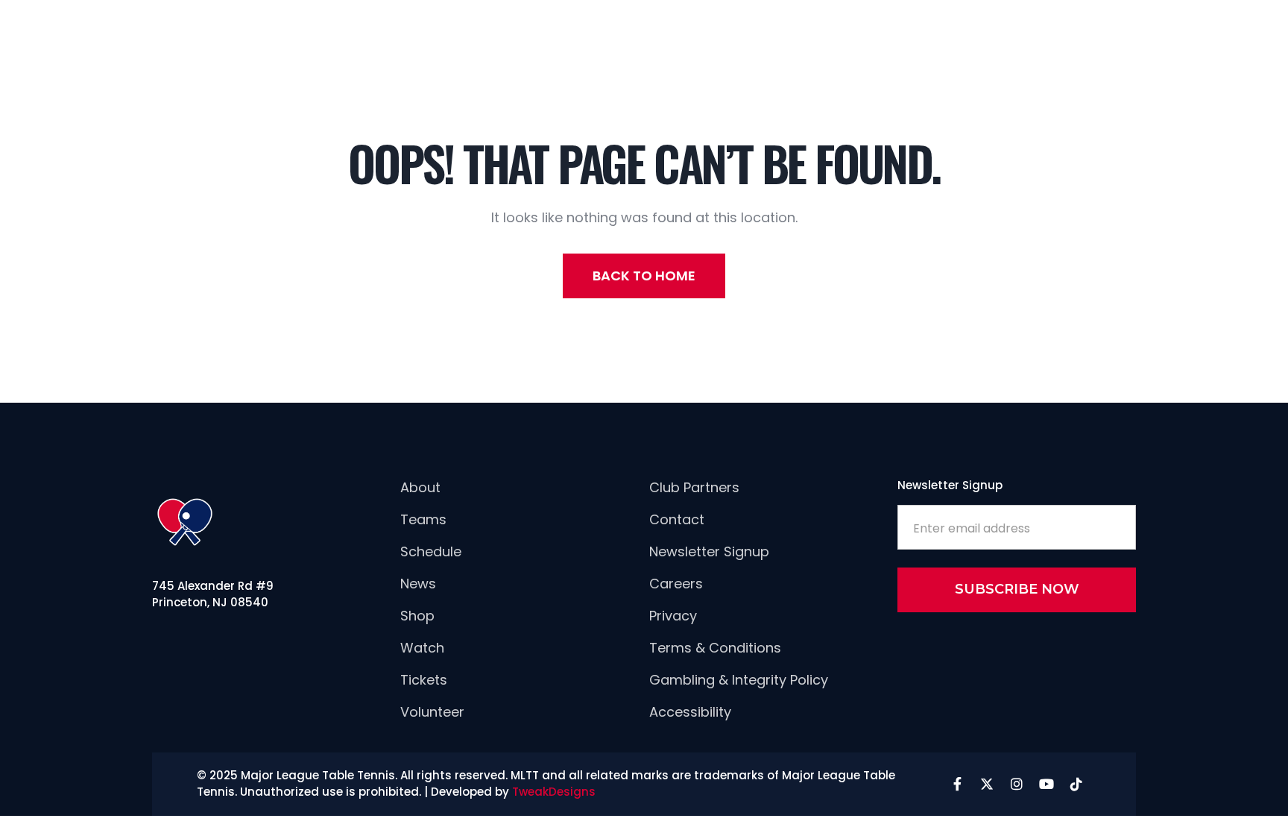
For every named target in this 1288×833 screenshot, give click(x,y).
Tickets (423, 679)
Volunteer (432, 711)
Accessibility (690, 711)
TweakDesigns (554, 791)
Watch (422, 647)
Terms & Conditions (715, 647)
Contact (676, 519)
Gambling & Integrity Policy (738, 679)
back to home (644, 275)
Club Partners (694, 487)
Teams (423, 519)
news (418, 583)
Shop (417, 615)
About (420, 487)
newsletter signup (709, 551)
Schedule (430, 551)
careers (676, 583)
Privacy (673, 615)
